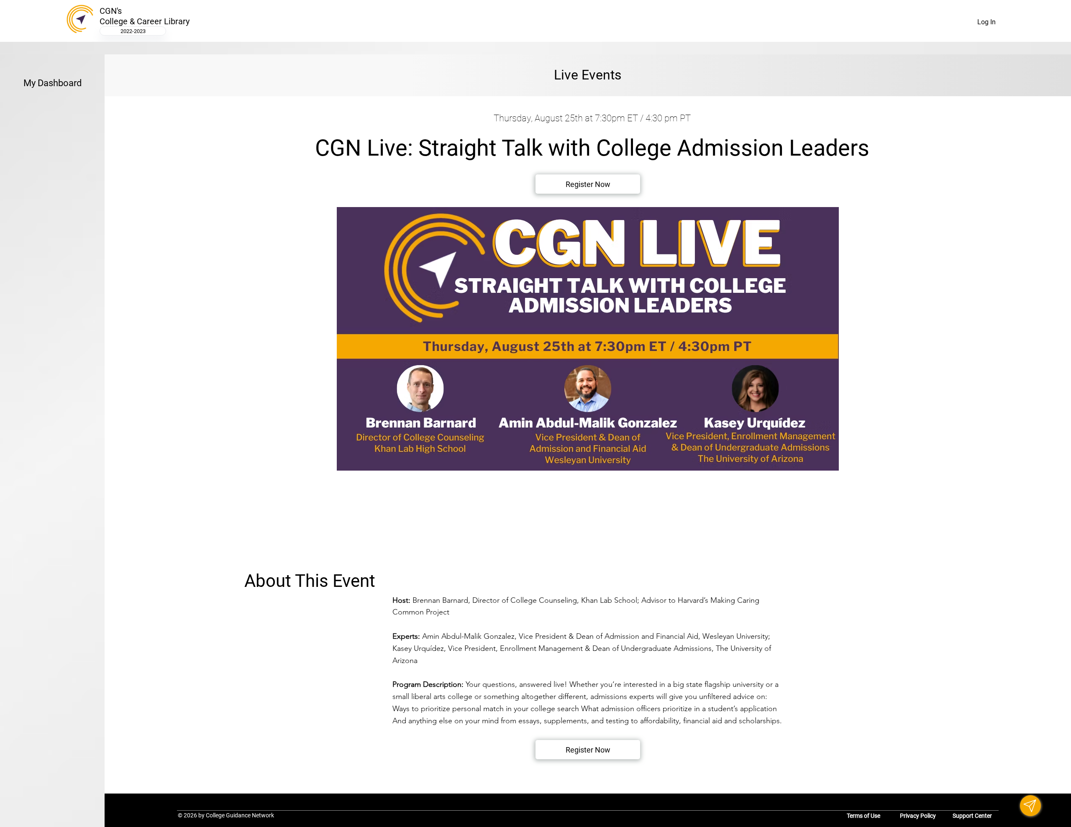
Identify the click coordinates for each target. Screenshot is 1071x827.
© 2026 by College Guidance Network (226, 815)
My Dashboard (52, 83)
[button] (588, 749)
